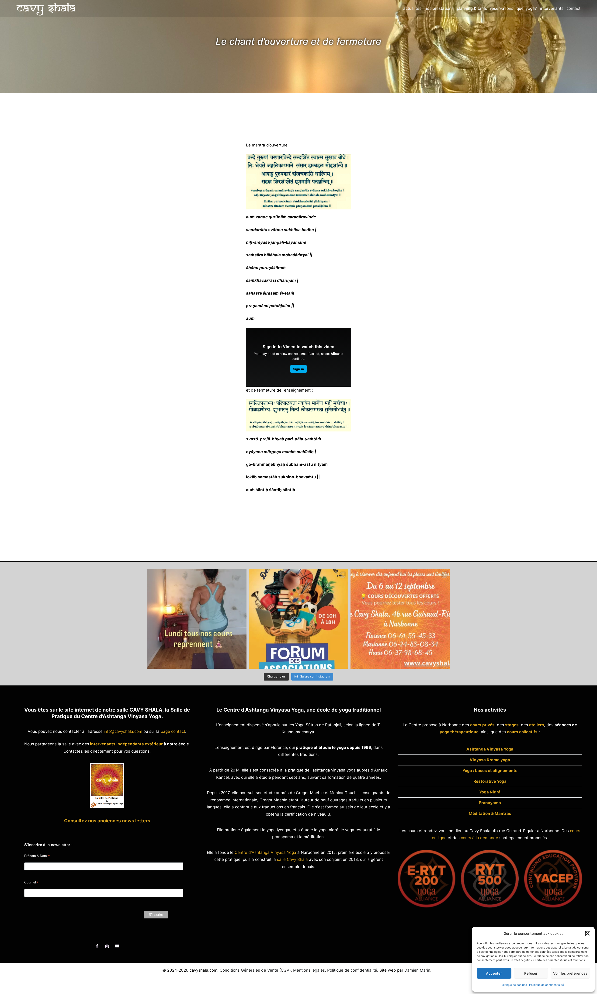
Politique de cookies (513, 985)
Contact (573, 8)
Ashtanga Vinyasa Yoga (489, 749)
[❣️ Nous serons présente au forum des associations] (298, 619)
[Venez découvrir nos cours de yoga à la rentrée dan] (400, 619)
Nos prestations (439, 8)
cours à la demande (479, 837)
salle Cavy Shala (292, 859)
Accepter (494, 973)
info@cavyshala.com (123, 731)
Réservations (501, 8)
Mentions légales (309, 970)
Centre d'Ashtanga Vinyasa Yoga (265, 852)
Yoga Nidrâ (489, 792)
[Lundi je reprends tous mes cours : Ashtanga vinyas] (196, 619)
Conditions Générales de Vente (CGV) (255, 970)
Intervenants (551, 8)
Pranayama (490, 802)
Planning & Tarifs (472, 8)
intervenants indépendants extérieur (126, 744)
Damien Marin (417, 970)
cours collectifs (522, 732)
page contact (173, 731)
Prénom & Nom (37, 856)
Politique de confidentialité (546, 985)
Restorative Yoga (490, 781)
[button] (587, 933)
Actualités (412, 8)
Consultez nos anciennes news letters (107, 821)
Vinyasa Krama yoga (490, 760)
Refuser (531, 973)
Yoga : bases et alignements (489, 770)
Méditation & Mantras (490, 813)
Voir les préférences (570, 973)
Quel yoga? (527, 8)
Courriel (31, 882)
